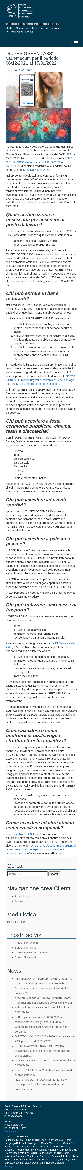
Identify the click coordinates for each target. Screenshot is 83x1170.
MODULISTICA (16, 922)
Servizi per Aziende (27, 942)
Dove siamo (10, 1131)
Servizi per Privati (25, 947)
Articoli (19, 901)
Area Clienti (22, 896)
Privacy (8, 1166)
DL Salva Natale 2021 (19, 150)
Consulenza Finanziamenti (31, 952)
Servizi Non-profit (25, 957)
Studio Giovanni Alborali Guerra (32, 24)
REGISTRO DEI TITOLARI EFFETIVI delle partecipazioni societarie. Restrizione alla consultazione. (41, 1084)
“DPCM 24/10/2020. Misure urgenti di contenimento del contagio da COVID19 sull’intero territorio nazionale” (41, 380)
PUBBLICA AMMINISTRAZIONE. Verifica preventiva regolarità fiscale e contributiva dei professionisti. (42, 1050)
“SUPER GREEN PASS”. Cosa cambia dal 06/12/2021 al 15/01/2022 (40, 162)
